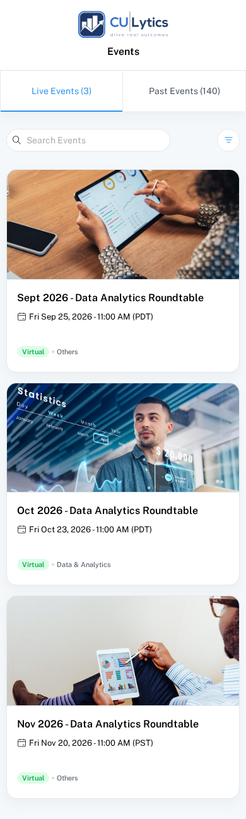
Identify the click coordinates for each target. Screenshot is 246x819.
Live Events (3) (61, 91)
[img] (123, 24)
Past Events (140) (184, 91)
